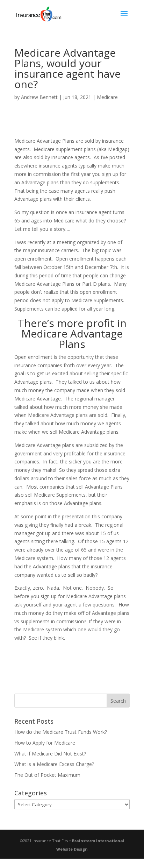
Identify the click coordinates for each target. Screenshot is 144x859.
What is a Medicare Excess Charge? (54, 764)
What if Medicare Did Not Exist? (50, 753)
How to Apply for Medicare (44, 742)
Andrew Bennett (39, 97)
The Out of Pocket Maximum (47, 775)
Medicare (107, 97)
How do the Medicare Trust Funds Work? (60, 732)
